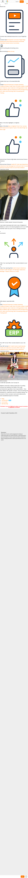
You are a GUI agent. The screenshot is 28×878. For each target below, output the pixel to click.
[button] (3, 1)
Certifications (5, 400)
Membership (4, 404)
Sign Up (21, 1)
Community (4, 402)
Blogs (2, 398)
